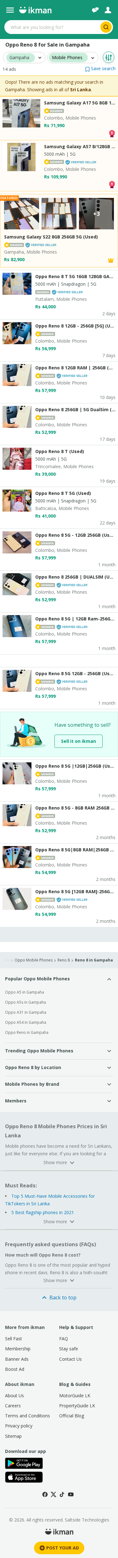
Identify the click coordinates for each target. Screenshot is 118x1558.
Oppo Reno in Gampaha (26, 1032)
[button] (100, 68)
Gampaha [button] (19, 57)
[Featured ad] (111, 260)
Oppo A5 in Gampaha (24, 992)
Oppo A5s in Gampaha (25, 1002)
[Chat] (95, 10)
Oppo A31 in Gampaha (25, 1012)
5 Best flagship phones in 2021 (42, 1212)
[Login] (108, 10)
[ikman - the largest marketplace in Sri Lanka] (35, 10)
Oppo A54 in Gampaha (25, 1022)
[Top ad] (111, 133)
